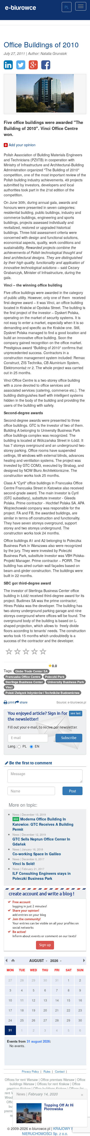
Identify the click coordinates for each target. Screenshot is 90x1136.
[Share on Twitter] (20, 65)
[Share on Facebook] (45, 65)
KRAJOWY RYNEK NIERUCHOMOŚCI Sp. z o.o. (52, 1131)
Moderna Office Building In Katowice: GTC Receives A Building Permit (43, 824)
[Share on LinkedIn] (8, 65)
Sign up (45, 945)
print (11, 702)
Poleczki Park (54, 676)
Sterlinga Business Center (24, 682)
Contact (59, 1071)
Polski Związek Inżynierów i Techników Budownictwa (43, 692)
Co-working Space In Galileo (36, 853)
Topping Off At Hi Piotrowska (59, 1106)
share (23, 702)
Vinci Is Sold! (23, 863)
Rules (47, 1071)
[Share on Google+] (33, 65)
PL (66, 7)
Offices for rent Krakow (53, 1084)
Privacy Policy (30, 1071)
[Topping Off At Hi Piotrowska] (30, 1113)
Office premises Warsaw (57, 1079)
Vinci (9, 687)
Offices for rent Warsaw (22, 1079)
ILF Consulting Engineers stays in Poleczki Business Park (41, 876)
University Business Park (66, 682)
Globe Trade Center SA (31, 671)
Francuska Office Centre (23, 676)
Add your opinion (22, 144)
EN (37, 746)
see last (75, 713)
